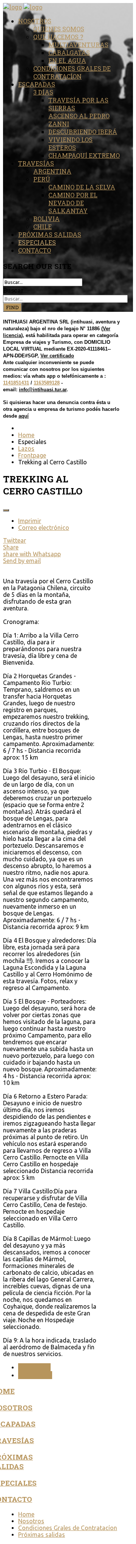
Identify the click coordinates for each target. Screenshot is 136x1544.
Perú (41, 179)
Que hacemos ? (58, 37)
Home (26, 1514)
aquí (24, 416)
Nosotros (34, 21)
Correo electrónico (43, 527)
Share (11, 547)
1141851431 (16, 383)
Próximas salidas (49, 234)
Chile (42, 226)
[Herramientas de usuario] (6, 510)
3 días (43, 92)
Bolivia (46, 219)
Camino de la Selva (81, 187)
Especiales (37, 242)
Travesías (36, 163)
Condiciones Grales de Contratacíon (72, 72)
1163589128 (47, 383)
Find (12, 307)
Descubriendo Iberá (82, 132)
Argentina (52, 171)
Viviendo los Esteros (70, 143)
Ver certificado (57, 356)
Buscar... (15, 290)
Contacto (34, 250)
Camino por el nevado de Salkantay (72, 203)
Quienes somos (58, 29)
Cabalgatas (69, 52)
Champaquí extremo (84, 155)
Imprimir (29, 520)
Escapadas (36, 84)
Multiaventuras (78, 45)
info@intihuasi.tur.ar (42, 389)
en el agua (67, 60)
